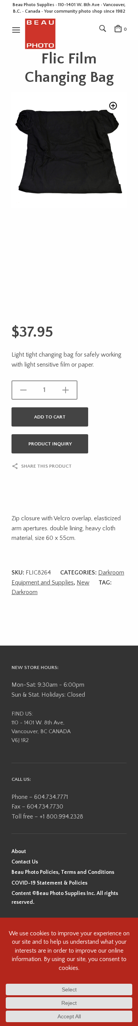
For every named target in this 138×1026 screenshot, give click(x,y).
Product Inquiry (50, 444)
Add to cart (50, 417)
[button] (113, 105)
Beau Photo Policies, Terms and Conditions (63, 872)
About (19, 851)
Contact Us (25, 862)
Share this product (46, 466)
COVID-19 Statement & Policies (49, 883)
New (83, 582)
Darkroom (25, 592)
